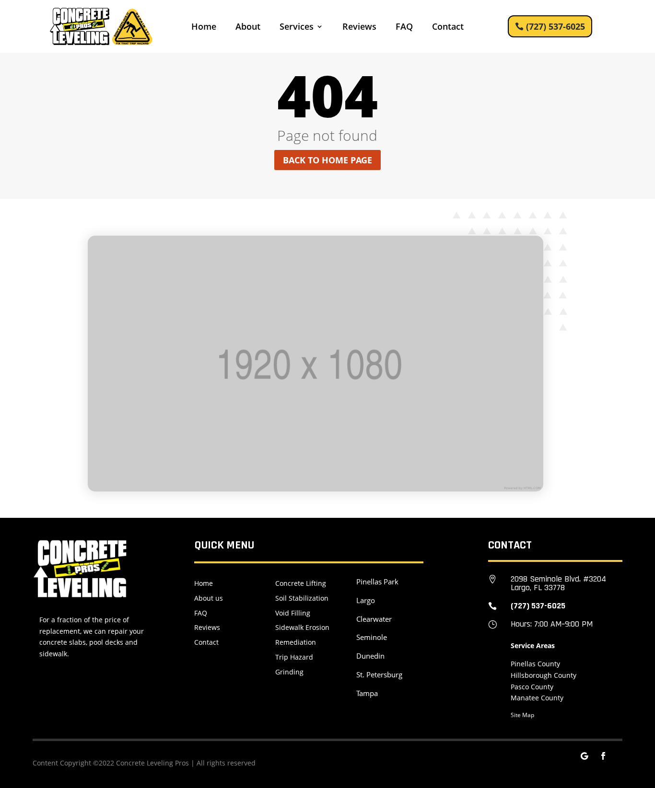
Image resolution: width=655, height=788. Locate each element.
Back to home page (327, 160)
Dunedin (370, 656)
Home (203, 27)
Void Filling (292, 612)
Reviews (359, 27)
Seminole (371, 637)
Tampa (367, 693)
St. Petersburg (379, 674)
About (247, 27)
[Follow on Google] (584, 756)
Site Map (522, 715)
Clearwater (374, 619)
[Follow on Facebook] (603, 756)
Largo (365, 600)
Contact (448, 27)
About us (208, 598)
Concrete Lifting (300, 583)
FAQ (404, 27)
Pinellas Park (377, 581)
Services (297, 27)
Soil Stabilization (301, 598)
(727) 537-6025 (555, 26)
